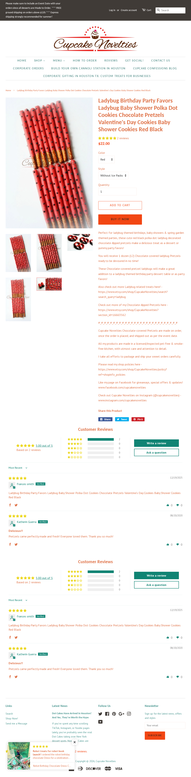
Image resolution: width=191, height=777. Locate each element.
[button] (107, 138)
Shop (38, 60)
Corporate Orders (28, 68)
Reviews (111, 60)
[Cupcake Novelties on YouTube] (100, 722)
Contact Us (160, 60)
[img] (17, 478)
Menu (58, 60)
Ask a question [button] (156, 452)
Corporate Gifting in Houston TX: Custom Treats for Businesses (97, 76)
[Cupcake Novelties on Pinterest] (114, 714)
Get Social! (134, 60)
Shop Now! (12, 718)
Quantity (103, 185)
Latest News (59, 706)
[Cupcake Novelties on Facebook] (107, 714)
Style (101, 169)
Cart (149, 10)
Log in (112, 10)
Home (21, 60)
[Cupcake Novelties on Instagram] (129, 714)
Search (9, 713)
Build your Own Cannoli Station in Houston (88, 68)
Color (101, 153)
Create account (129, 10)
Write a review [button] (156, 443)
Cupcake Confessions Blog (155, 68)
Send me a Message (16, 723)
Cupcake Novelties (106, 761)
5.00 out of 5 (44, 445)
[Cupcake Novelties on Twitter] (100, 714)
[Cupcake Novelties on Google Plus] (121, 714)
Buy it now (120, 219)
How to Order (85, 60)
